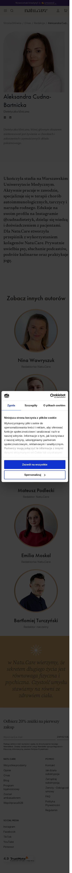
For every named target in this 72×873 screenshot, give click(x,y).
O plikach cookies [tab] (54, 405)
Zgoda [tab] (11, 405)
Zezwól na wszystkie (34, 464)
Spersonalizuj (32, 474)
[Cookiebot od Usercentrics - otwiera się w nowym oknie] (50, 396)
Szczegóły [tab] (31, 405)
